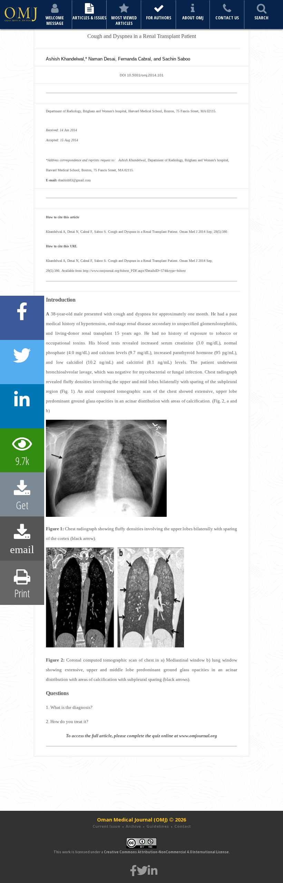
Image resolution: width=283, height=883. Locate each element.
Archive (133, 826)
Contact (182, 826)
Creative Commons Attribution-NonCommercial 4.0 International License (166, 851)
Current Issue (106, 826)
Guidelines (157, 826)
